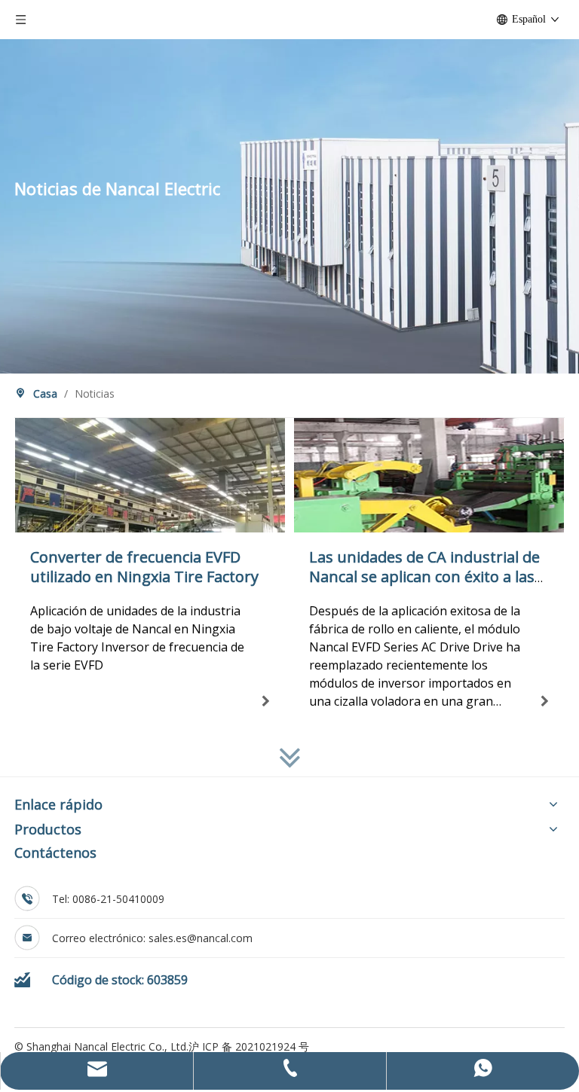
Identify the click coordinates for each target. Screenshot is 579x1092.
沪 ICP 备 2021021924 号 (248, 1046)
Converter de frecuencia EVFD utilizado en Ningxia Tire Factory (144, 567)
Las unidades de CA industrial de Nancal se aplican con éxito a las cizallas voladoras (424, 576)
